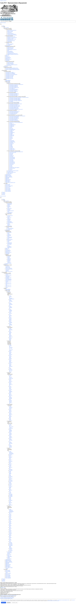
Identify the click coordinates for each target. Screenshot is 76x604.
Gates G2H (10, 137)
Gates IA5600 (11, 128)
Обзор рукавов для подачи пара (14, 93)
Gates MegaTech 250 (12, 142)
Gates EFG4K (11, 153)
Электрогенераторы (10, 228)
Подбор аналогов (8, 558)
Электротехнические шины (11, 34)
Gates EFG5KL (11, 164)
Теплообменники (8, 57)
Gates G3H (10, 166)
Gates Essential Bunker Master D (10, 319)
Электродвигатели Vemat (9, 76)
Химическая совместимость (11, 172)
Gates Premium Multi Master (13, 113)
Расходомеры (8, 59)
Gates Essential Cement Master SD (14, 118)
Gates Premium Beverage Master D (14, 108)
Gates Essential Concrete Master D (14, 120)
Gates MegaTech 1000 (12, 124)
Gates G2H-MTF (11, 140)
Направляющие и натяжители (11, 49)
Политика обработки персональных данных (12, 68)
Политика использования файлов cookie (8, 266)
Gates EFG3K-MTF (10, 526)
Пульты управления (10, 63)
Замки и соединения (9, 234)
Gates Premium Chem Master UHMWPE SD (15, 100)
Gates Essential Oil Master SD (13, 86)
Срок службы (9, 173)
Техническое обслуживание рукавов (12, 170)
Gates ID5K (10, 518)
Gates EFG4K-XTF (12, 162)
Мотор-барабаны (9, 51)
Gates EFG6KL (11, 161)
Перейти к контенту (3, 0)
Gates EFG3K (11, 159)
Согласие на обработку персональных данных (12, 69)
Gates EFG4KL (11, 160)
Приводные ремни (9, 240)
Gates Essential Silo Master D (10, 439)
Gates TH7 (10, 165)
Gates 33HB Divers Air (12, 114)
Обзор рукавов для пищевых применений (15, 103)
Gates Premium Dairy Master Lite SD (14, 105)
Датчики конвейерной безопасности (12, 54)
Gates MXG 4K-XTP (12, 149)
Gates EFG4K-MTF (10, 535)
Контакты (3, 194)
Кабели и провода (8, 205)
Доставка (3, 193)
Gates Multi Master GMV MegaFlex (14, 167)
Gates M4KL (11, 133)
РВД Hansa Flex (8, 174)
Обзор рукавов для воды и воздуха (10, 407)
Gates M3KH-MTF (12, 141)
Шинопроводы (8, 45)
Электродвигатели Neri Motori (10, 73)
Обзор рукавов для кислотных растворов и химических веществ (18, 97)
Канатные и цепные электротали (12, 64)
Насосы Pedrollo (8, 575)
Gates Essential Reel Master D (13, 89)
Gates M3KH (11, 138)
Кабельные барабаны (9, 260)
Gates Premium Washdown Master (10, 391)
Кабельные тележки (10, 62)
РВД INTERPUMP (8, 175)
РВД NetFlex (7, 177)
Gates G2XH (10, 492)
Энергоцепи (7, 60)
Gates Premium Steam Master (10, 332)
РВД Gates (8, 82)
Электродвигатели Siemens (10, 75)
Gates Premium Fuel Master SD (10, 304)
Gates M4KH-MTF (12, 132)
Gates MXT (10, 463)
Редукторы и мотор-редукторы (12, 37)
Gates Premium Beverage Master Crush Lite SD (16, 109)
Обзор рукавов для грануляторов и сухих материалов (11, 426)
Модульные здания (8, 252)
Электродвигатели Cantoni (10, 72)
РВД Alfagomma (8, 80)
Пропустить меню (3, 22)
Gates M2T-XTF (11, 143)
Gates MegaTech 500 (12, 129)
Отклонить (8, 602)
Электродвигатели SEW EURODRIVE (11, 74)
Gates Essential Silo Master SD (10, 443)
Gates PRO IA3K (11, 148)
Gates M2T (10, 145)
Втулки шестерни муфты (11, 40)
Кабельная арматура (10, 33)
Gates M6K (10, 496)
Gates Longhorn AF (12, 88)
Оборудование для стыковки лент (12, 53)
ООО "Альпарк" (6, 27)
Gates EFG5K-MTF (12, 158)
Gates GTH (10, 550)
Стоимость (3, 579)
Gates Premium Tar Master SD (13, 91)
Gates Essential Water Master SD (13, 112)
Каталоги (3, 192)
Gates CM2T (11, 147)
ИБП (8, 227)
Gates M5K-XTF (11, 135)
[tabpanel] (38, 584)
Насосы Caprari (8, 184)
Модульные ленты (10, 48)
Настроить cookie (14, 602)
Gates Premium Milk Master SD (13, 107)
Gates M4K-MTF (11, 126)
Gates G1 (10, 139)
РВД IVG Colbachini (9, 176)
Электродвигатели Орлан (9, 78)
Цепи (8, 50)
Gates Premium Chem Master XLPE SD (14, 98)
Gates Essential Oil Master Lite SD (14, 87)
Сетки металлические (10, 52)
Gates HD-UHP (11, 155)
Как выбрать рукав (10, 171)
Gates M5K (10, 134)
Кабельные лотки (10, 31)
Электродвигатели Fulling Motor (8, 276)
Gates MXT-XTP (10, 504)
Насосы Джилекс (8, 191)
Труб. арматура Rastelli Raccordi (10, 182)
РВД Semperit (8, 180)
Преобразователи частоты (11, 36)
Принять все (3, 602)
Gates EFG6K (11, 156)
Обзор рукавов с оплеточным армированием (16, 122)
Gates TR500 (10, 497)
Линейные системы (10, 38)
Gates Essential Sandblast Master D (14, 116)
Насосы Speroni (8, 189)
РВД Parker (7, 178)
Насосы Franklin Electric (9, 185)
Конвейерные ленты (10, 47)
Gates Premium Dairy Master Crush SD (14, 106)
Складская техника (8, 65)
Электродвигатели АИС (9, 77)
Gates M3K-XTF (11, 125)
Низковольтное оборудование (11, 30)
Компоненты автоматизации (9, 221)
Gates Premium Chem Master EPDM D (10, 357)
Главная (3, 25)
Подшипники (9, 41)
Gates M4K (10, 470)
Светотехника (9, 32)
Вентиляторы (8, 56)
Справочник (6, 66)
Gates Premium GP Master (13, 90)
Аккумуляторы (9, 44)
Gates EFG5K (10, 516)
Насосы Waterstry (8, 190)
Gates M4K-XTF (10, 455)
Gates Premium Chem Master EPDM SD (15, 99)
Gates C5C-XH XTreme (12, 152)
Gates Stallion (11, 101)
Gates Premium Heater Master (13, 95)
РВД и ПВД (7, 248)
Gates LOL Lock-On (12, 168)
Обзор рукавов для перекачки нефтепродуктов (16, 84)
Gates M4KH (11, 131)
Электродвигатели (10, 39)
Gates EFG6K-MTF (12, 157)
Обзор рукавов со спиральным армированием (16, 151)
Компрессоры (8, 58)
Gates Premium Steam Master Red (14, 94)
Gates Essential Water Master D (13, 111)
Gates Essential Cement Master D (13, 117)
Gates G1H (10, 136)
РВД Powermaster (8, 179)
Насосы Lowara (8, 188)
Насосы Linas (8, 187)
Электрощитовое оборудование (9, 212)
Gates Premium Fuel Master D (13, 85)
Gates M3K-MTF (11, 130)
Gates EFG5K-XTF (12, 163)
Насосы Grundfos (8, 186)
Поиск (10, 21)
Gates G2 (10, 483)
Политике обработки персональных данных (53, 600)
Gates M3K (10, 144)
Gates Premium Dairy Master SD (13, 104)
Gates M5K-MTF (10, 478)
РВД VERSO (8, 181)
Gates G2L (10, 123)
